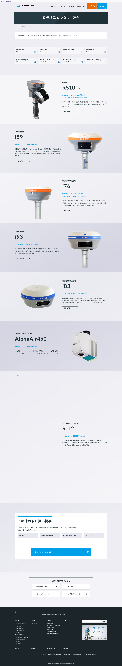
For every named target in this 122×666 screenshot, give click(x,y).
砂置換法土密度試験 (51, 631)
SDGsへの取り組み (90, 654)
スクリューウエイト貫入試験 (53, 625)
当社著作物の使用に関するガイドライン (73, 654)
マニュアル (33, 648)
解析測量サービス (20, 641)
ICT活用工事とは (19, 626)
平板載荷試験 (50, 623)
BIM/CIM (33, 620)
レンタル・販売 (66, 620)
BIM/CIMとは (34, 623)
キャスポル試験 (50, 627)
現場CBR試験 (50, 629)
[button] (70, 111)
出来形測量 (18, 643)
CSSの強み (18, 632)
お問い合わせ (50, 648)
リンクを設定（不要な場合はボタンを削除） (26, 50)
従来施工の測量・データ (20, 634)
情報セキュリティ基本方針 (54, 654)
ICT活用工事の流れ (20, 628)
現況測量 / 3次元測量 (20, 639)
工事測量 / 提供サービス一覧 (22, 637)
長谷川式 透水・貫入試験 (52, 633)
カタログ (17, 648)
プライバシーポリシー (32, 654)
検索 (104, 621)
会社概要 (65, 648)
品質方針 (42, 654)
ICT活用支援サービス (20, 630)
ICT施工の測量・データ (20, 623)
